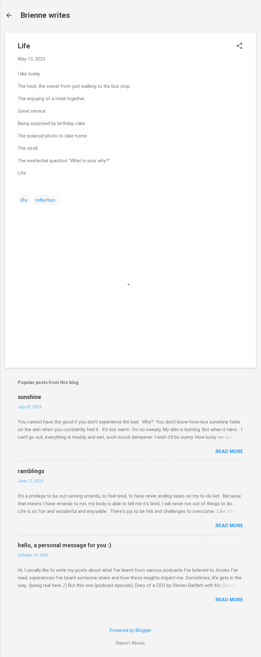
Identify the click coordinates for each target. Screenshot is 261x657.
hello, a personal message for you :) (64, 545)
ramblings (31, 471)
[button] (239, 46)
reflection (45, 200)
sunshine (29, 397)
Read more (229, 451)
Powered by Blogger (131, 630)
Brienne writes (45, 15)
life (24, 200)
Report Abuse (130, 643)
